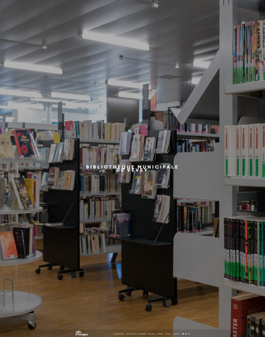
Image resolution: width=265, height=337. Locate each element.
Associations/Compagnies (136, 334)
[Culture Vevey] (84, 333)
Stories (160, 334)
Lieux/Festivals (118, 334)
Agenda (168, 334)
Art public (151, 334)
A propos (176, 334)
